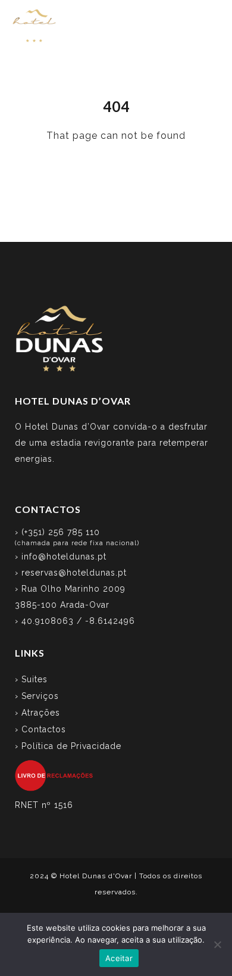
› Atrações (37, 712)
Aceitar (119, 958)
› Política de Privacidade (68, 746)
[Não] (217, 944)
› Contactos (40, 729)
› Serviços (37, 696)
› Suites (31, 679)
